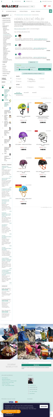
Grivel (42, 78)
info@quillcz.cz (33, 385)
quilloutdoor (32, 393)
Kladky (4, 41)
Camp (19, 78)
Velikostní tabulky (6, 383)
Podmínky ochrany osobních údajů (9, 380)
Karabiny (5, 39)
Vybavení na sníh (6, 71)
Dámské (31, 87)
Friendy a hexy (6, 33)
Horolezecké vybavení (6, 26)
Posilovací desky (6, 51)
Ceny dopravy (5, 377)
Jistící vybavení (6, 38)
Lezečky (5, 46)
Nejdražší (34, 92)
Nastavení (9, 413)
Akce (18, 67)
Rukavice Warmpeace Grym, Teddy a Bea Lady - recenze (6, 214)
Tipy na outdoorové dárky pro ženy (6, 236)
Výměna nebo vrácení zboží (8, 382)
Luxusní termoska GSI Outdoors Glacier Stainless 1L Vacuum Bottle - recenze (6, 272)
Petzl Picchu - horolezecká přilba (31, 48)
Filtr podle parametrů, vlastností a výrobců (32, 73)
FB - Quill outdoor (33, 391)
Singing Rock (32, 81)
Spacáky (4, 66)
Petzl (19, 81)
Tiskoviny (5, 75)
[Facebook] (1, 1)
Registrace (50, 1)
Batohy (4, 68)
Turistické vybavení (5, 62)
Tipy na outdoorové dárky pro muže (6, 248)
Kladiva (4, 42)
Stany (4, 64)
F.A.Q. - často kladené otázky (8, 385)
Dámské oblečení (6, 20)
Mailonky (5, 49)
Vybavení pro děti (7, 22)
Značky (3, 82)
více (10, 176)
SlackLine (5, 54)
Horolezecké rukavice (7, 36)
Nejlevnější (26, 92)
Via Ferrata (5, 58)
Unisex (19, 87)
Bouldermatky (6, 29)
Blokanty (5, 28)
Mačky (4, 47)
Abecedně (18, 92)
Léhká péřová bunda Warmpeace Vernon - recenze (6, 259)
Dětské (42, 87)
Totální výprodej (24, 11)
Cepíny (4, 30)
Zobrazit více (32, 62)
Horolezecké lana (7, 37)
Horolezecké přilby (7, 34)
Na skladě (19, 65)
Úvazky (4, 57)
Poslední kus (33, 67)
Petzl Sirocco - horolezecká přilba (31, 38)
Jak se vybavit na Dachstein (6, 179)
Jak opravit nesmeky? (5, 225)
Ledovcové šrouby (7, 44)
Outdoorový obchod (11, 11)
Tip (26, 67)
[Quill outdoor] (10, 6)
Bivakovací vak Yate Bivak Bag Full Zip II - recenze (5, 201)
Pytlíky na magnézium (5, 53)
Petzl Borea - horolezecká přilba (31, 57)
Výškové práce (6, 73)
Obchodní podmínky (6, 379)
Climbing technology (32, 79)
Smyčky (4, 56)
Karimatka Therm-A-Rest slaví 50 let (6, 189)
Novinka (23, 67)
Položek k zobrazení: (44, 69)
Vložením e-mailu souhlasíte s (35, 368)
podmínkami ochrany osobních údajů (35, 368)
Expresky (5, 32)
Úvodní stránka (2, 11)
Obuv (4, 24)
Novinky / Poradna (35, 11)
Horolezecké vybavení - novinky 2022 (6, 167)
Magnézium (5, 48)
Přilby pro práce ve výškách (20, 28)
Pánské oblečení (6, 18)
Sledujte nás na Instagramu (28, 341)
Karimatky (5, 69)
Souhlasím (44, 406)
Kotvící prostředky (7, 43)
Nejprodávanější (19, 95)
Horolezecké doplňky (7, 59)
